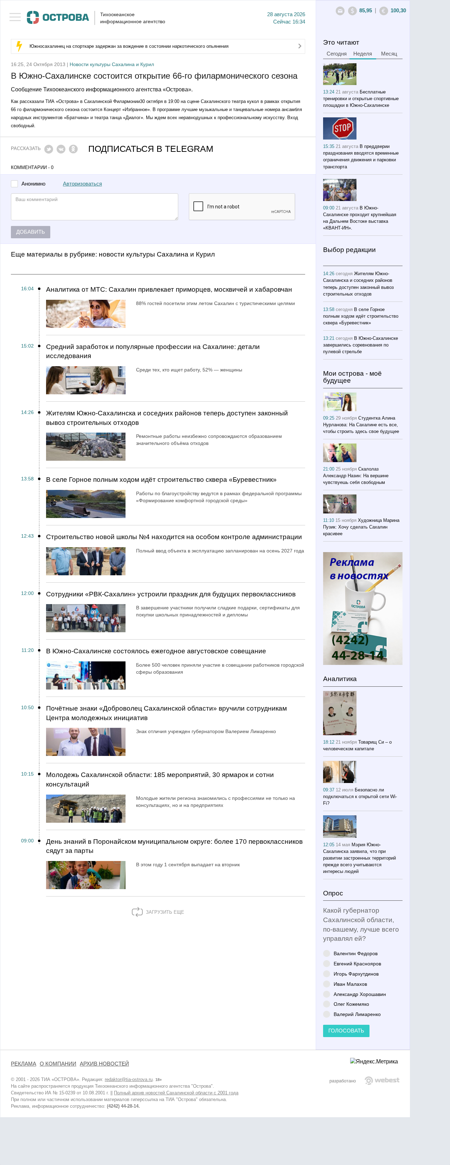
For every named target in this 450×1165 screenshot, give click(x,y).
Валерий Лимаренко (357, 1014)
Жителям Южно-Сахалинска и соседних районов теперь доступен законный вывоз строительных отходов (167, 417)
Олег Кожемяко (351, 1004)
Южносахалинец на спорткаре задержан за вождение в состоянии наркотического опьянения (129, 46)
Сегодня (337, 54)
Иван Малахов (350, 983)
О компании (58, 1064)
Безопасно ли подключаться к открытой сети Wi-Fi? (360, 796)
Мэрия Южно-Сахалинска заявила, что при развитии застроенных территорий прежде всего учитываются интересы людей (359, 858)
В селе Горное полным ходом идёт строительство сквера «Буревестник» (161, 479)
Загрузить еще (164, 912)
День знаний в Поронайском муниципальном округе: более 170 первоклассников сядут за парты (174, 846)
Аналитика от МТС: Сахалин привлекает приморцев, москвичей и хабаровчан (169, 289)
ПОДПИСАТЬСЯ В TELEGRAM (150, 148)
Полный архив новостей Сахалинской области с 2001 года (176, 1092)
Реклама (23, 1064)
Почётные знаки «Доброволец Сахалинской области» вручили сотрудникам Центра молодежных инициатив (166, 713)
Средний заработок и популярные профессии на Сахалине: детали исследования (153, 351)
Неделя (362, 54)
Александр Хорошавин (360, 994)
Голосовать (346, 1031)
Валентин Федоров (356, 953)
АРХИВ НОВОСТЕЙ (104, 1064)
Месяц (389, 54)
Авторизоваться (82, 184)
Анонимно (33, 184)
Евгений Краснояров (357, 963)
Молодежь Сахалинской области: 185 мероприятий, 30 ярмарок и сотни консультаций (160, 779)
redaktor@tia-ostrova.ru (129, 1079)
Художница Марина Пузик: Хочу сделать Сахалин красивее (361, 527)
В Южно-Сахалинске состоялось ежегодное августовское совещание (156, 651)
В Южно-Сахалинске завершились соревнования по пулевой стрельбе (360, 345)
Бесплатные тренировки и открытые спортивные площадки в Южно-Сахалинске (361, 98)
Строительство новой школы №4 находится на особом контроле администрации (174, 537)
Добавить (30, 232)
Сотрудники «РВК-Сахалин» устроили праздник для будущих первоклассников (171, 594)
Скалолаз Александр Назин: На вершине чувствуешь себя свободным (355, 475)
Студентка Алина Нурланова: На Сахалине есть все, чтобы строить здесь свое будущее (361, 424)
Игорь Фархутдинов (356, 973)
